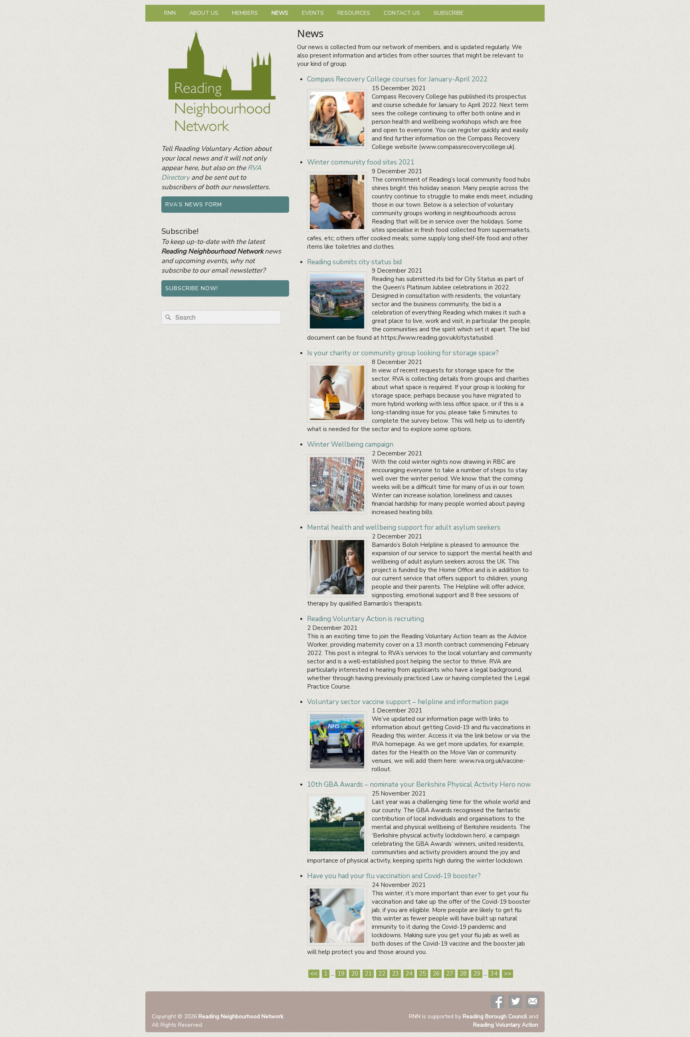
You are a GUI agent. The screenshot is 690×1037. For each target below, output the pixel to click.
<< (313, 974)
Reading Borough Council (495, 1016)
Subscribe (449, 13)
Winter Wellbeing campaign (350, 444)
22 (381, 974)
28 (463, 974)
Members (245, 13)
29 (476, 974)
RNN (170, 13)
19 (341, 974)
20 (354, 974)
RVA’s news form (193, 204)
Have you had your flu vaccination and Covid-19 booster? (394, 876)
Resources (353, 13)
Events (313, 13)
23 (395, 974)
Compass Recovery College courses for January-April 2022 (397, 79)
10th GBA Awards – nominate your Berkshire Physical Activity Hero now (419, 784)
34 (494, 974)
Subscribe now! (191, 288)
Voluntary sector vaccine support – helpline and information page (408, 702)
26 (436, 974)
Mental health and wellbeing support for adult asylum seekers (403, 527)
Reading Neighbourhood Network (241, 1016)
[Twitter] (515, 1001)
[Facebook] (497, 1001)
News (280, 13)
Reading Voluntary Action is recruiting (365, 618)
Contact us (402, 13)
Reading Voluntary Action (505, 1025)
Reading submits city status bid (354, 262)
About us (203, 13)
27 (449, 974)
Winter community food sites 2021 (360, 162)
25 (422, 974)
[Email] (532, 1001)
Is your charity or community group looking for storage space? (403, 353)
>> (507, 974)
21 (368, 974)
